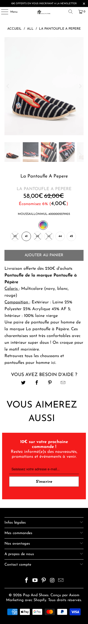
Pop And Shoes (36, 595)
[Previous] (8, 86)
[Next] (80, 86)
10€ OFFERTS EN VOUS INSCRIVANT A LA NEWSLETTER (44, 3)
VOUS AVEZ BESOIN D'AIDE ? (44, 374)
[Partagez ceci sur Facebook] (36, 383)
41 (26, 236)
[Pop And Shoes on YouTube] (35, 581)
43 (48, 236)
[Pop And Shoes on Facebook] (26, 581)
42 (37, 236)
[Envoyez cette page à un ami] (63, 383)
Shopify (40, 600)
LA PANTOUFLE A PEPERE (44, 189)
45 (71, 236)
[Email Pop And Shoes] (61, 581)
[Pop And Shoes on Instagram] (52, 581)
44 (60, 236)
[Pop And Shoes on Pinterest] (43, 581)
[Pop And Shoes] (44, 11)
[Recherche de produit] (70, 11)
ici (53, 363)
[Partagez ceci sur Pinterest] (50, 383)
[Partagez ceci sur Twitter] (23, 383)
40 (15, 236)
